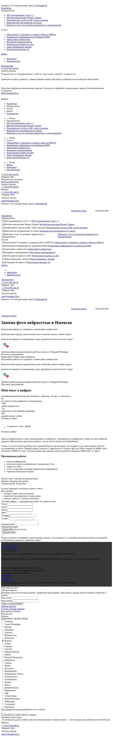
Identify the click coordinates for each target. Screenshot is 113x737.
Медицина (12, 59)
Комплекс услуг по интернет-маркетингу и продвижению (34, 25)
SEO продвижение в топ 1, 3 (20, 15)
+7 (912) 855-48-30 (9, 68)
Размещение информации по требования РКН (28, 37)
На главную (6, 575)
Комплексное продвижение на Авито (24, 22)
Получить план (9, 532)
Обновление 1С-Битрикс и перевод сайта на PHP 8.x (31, 34)
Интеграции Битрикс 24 (18, 49)
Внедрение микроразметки (19, 42)
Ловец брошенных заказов (19, 47)
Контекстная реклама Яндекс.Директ (24, 18)
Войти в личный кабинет (12, 604)
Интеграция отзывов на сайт (20, 44)
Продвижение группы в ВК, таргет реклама (27, 20)
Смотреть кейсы (79, 211)
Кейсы (4, 54)
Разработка (6, 8)
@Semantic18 (41, 5)
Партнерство (7, 66)
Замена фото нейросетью (18, 39)
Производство (13, 61)
